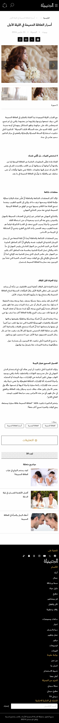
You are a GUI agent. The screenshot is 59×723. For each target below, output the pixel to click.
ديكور (55, 640)
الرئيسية (46, 18)
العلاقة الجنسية (33, 425)
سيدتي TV (53, 696)
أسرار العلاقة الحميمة (14, 425)
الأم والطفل (53, 604)
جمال (55, 578)
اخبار (56, 624)
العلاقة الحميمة (50, 425)
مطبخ (55, 593)
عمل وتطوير (53, 635)
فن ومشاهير (52, 599)
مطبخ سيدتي (52, 691)
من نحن (54, 660)
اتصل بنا (54, 665)
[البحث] (12, 5)
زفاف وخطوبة (52, 609)
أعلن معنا (54, 676)
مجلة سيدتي (53, 686)
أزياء (56, 572)
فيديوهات (53, 645)
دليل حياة (54, 588)
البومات (54, 651)
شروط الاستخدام (51, 671)
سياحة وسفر (52, 629)
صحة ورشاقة (52, 583)
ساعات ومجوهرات (50, 619)
